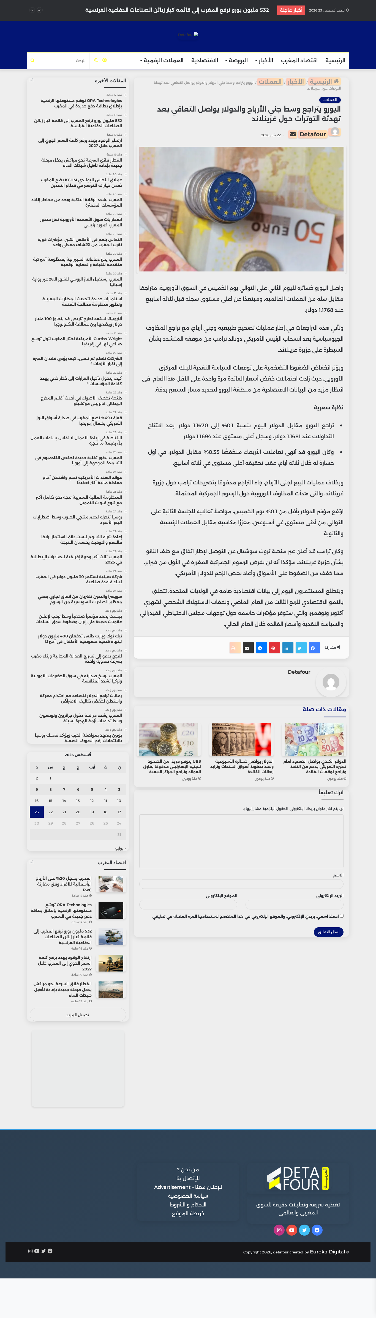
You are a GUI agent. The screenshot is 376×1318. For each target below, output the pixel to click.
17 (119, 812)
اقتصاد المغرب (299, 60)
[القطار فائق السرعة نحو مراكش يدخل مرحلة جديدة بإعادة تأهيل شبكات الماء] (111, 989)
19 (92, 812)
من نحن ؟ (188, 1170)
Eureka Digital (327, 1252)
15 (50, 800)
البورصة (238, 60)
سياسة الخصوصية (188, 1196)
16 (37, 800)
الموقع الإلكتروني (221, 896)
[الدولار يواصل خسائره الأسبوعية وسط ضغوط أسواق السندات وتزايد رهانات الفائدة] (241, 739)
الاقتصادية (204, 60)
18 (105, 812)
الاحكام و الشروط (188, 1205)
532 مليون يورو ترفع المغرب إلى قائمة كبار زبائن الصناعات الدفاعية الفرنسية (63, 937)
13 (78, 800)
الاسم (338, 875)
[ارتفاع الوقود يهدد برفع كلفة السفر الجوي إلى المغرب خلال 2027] (111, 963)
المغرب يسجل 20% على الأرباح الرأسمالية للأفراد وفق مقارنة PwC (64, 884)
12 (92, 800)
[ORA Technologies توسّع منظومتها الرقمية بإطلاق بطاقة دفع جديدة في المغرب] (111, 910)
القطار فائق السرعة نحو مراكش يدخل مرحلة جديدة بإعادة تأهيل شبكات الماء (63, 989)
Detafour (313, 134)
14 (64, 800)
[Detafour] (188, 36)
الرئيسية (335, 60)
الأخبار (266, 60)
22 (50, 812)
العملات (270, 81)
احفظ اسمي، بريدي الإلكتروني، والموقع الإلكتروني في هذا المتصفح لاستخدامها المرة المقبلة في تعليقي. (245, 916)
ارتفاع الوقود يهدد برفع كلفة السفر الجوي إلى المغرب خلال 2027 (191, 10)
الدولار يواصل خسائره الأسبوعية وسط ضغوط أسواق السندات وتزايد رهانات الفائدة (242, 766)
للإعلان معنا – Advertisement (188, 1187)
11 (105, 800)
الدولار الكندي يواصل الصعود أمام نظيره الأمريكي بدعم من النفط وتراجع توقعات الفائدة (314, 766)
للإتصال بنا (188, 1178)
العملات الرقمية (163, 60)
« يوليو (120, 848)
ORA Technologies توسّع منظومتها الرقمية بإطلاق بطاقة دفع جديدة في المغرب (61, 910)
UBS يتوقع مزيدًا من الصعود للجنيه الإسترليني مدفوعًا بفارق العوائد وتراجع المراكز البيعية (172, 766)
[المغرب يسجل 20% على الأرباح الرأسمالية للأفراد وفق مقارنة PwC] (111, 884)
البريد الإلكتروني (330, 896)
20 (78, 812)
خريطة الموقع (188, 1214)
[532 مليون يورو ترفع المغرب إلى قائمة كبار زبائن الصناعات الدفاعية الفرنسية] (111, 936)
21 (64, 812)
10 (119, 800)
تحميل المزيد (77, 1015)
